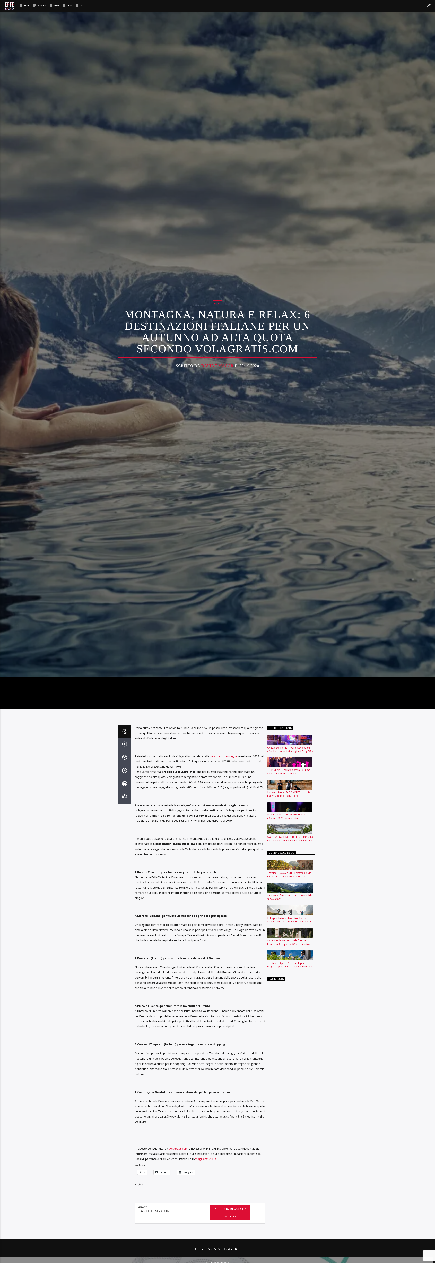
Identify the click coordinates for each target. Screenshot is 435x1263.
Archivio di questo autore (230, 1235)
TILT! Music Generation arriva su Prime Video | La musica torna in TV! (288, 794)
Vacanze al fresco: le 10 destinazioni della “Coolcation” (290, 920)
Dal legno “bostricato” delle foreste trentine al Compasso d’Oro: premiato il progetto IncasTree (288, 965)
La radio (41, 6)
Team (69, 6)
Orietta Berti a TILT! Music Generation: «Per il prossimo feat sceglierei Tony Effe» (290, 772)
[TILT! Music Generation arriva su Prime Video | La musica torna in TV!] (290, 785)
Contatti (84, 6)
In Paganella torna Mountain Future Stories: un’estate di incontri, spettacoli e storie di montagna (289, 942)
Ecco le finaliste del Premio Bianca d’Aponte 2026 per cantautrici (286, 839)
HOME (26, 6)
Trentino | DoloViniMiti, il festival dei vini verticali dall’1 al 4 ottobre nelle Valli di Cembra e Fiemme (289, 897)
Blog (217, 313)
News (56, 6)
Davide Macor (217, 376)
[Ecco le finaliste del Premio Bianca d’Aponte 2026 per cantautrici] (290, 830)
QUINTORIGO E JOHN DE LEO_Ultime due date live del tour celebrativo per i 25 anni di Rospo (290, 861)
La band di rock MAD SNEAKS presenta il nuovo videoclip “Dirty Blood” (289, 817)
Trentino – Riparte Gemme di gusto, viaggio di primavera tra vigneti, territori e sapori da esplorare (289, 987)
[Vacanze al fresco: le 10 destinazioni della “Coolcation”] (290, 910)
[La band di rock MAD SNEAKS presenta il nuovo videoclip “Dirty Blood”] (290, 807)
